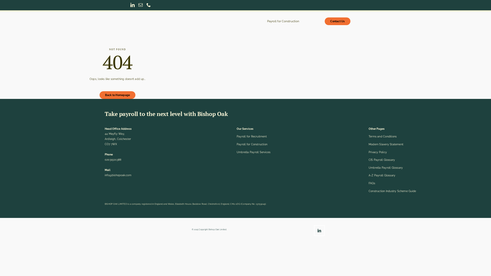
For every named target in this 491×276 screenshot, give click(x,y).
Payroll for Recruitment (252, 136)
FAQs (372, 183)
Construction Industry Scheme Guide (392, 191)
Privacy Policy (378, 152)
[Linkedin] (320, 231)
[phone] (149, 5)
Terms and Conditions (383, 136)
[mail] (140, 5)
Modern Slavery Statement (386, 144)
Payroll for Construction (252, 144)
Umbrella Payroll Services (253, 152)
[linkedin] (132, 5)
